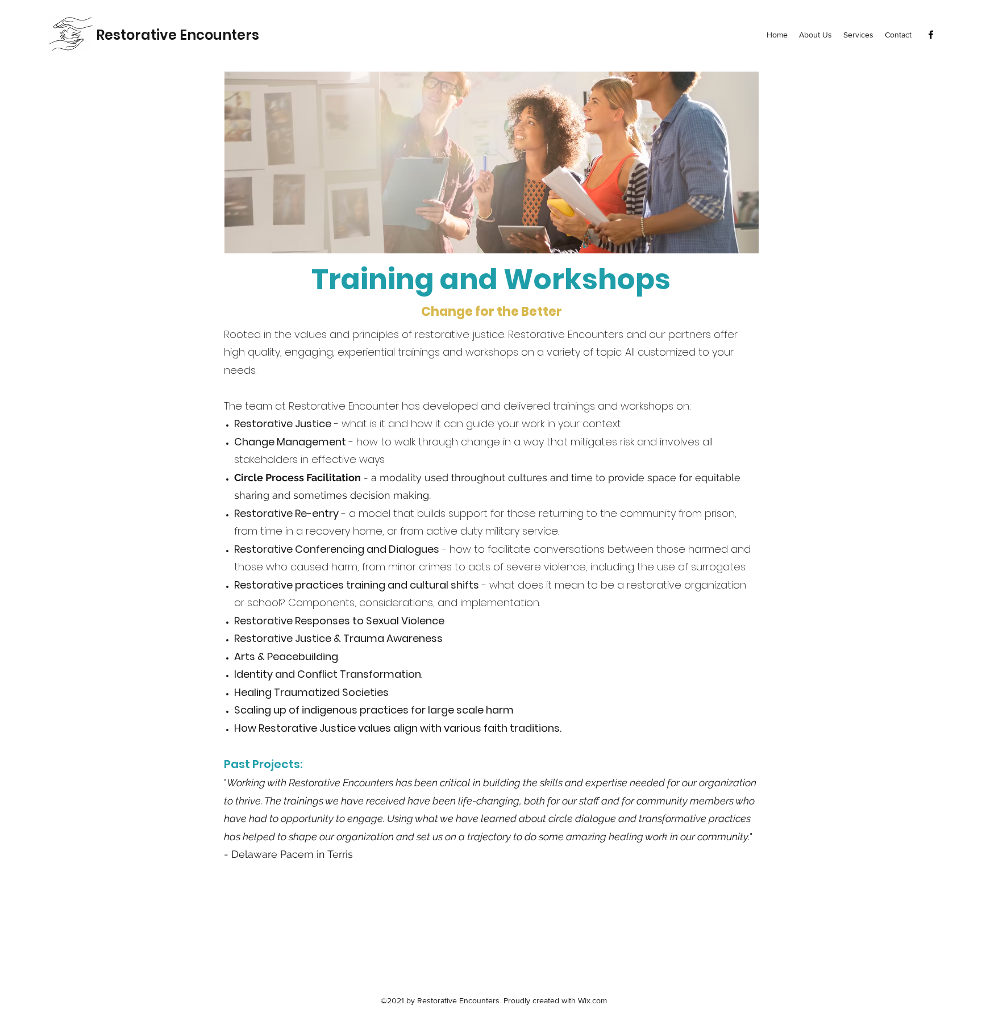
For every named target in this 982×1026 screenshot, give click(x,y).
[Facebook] (931, 34)
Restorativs (177, 35)
